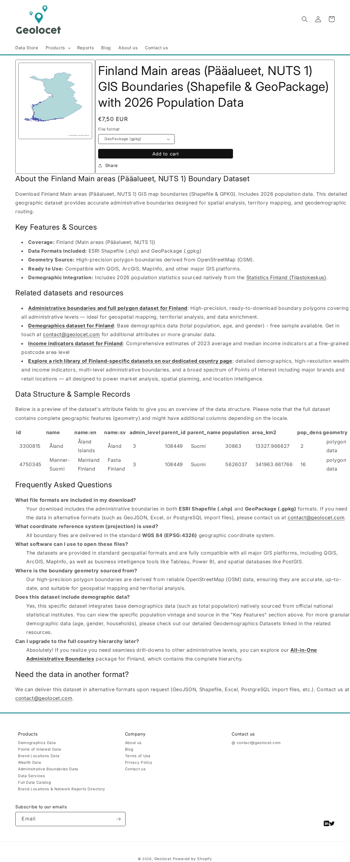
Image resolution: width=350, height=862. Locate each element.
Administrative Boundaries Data (48, 769)
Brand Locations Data (38, 756)
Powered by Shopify (192, 859)
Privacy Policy (139, 762)
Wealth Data (29, 762)
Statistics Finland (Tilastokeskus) (286, 277)
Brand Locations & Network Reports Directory (61, 789)
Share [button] (111, 165)
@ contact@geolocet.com (256, 742)
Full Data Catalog (34, 782)
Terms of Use (138, 756)
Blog (129, 749)
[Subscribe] (118, 819)
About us (133, 742)
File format (109, 129)
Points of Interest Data (39, 749)
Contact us (135, 769)
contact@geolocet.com (71, 334)
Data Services (31, 776)
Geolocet (162, 859)
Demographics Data (37, 742)
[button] (57, 48)
